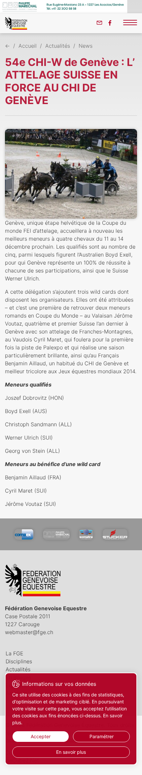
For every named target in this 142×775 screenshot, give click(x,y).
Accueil (27, 45)
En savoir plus (71, 752)
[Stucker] (115, 534)
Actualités (57, 45)
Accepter (41, 736)
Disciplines (19, 661)
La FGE (14, 653)
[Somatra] (86, 534)
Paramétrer (101, 736)
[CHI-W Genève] (71, 174)
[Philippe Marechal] (56, 534)
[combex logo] (24, 534)
